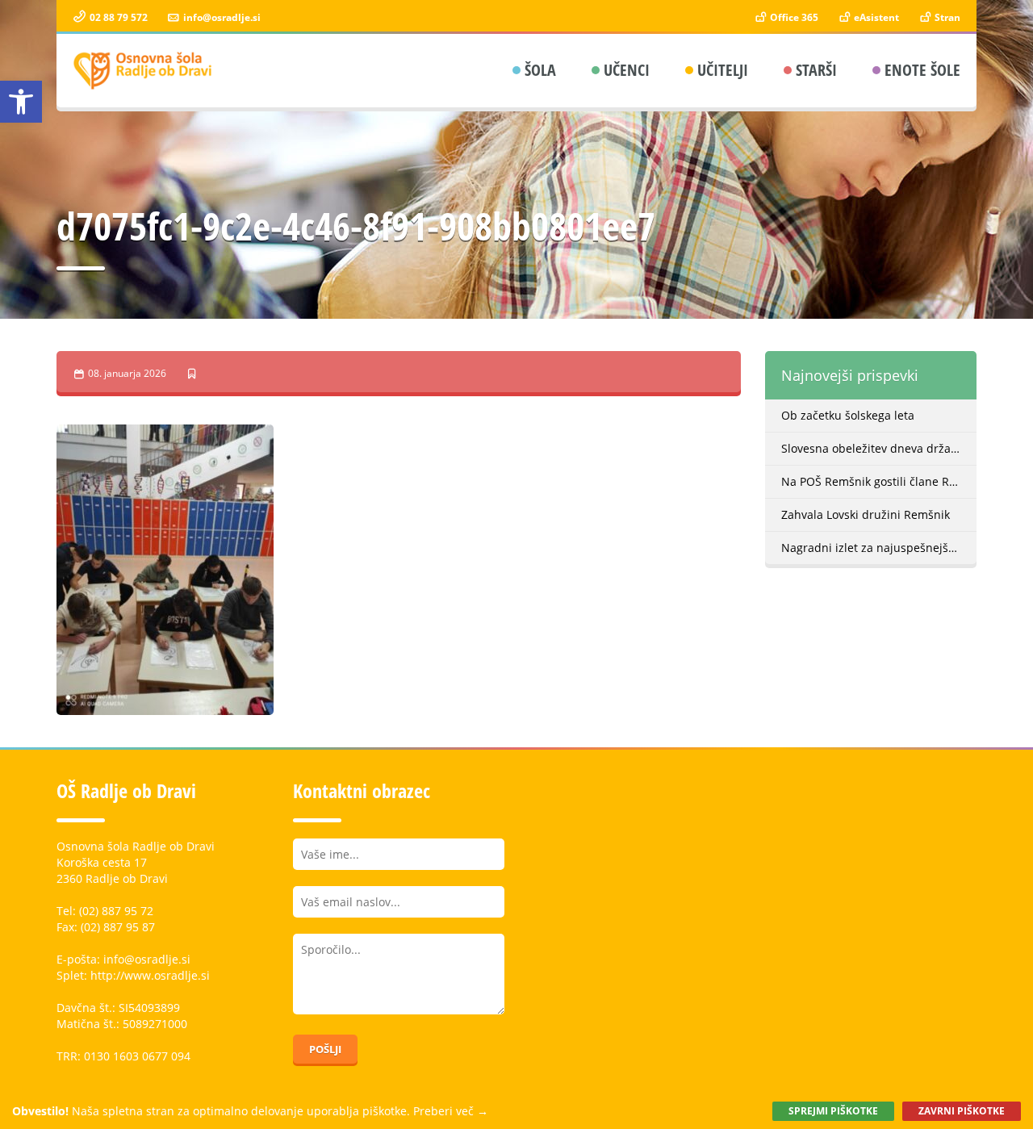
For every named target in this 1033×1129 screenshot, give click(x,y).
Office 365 (792, 17)
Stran (946, 17)
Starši (816, 70)
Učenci (627, 70)
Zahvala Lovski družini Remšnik (865, 514)
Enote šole (922, 70)
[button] (21, 102)
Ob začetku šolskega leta (847, 415)
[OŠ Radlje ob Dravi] (143, 70)
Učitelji (722, 70)
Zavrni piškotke (961, 1111)
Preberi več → (450, 1111)
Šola (540, 70)
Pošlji (325, 1049)
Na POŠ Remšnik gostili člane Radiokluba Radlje (879, 481)
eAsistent (875, 17)
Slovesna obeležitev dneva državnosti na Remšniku (879, 448)
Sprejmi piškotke (833, 1111)
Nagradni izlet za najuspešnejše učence (879, 547)
